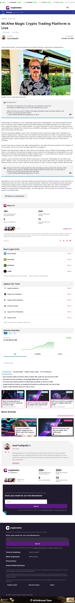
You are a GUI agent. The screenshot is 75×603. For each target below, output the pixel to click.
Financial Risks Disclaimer (15, 565)
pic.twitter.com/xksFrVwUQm (22, 113)
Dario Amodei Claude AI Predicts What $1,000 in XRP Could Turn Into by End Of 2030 (30, 377)
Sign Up (36, 506)
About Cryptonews (13, 557)
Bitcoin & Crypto (34, 585)
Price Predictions (46, 372)
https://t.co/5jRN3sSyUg (17, 107)
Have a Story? (34, 552)
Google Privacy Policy (46, 510)
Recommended (18, 372)
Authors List (67, 229)
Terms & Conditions (13, 552)
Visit (68, 253)
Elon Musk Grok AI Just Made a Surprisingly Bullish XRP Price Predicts (25, 379)
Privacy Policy (11, 561)
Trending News (7, 372)
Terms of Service (59, 510)
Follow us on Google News (15, 196)
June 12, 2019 (34, 115)
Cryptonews (3, 18)
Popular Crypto (12, 585)
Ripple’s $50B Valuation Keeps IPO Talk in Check (19, 387)
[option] (13, 399)
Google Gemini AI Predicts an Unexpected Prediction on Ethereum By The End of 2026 (31, 384)
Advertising (33, 557)
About (52, 585)
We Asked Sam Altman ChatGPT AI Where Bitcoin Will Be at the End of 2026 (28, 382)
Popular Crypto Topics (32, 372)
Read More (15, 463)
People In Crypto (11, 18)
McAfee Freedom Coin (55, 181)
